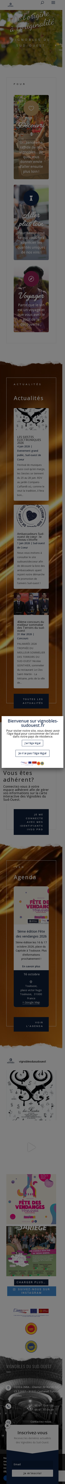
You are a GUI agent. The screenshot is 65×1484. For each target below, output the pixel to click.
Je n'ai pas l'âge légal (32, 753)
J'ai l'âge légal (32, 743)
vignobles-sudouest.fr (39, 723)
